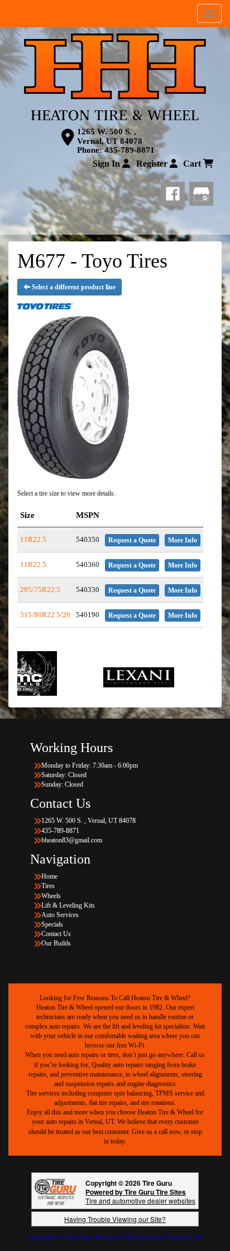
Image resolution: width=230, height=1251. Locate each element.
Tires (48, 886)
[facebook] (175, 191)
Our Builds (56, 943)
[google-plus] (201, 191)
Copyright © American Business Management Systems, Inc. (115, 1237)
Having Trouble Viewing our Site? (115, 1219)
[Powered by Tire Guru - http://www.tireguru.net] (55, 1191)
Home (49, 876)
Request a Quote (132, 540)
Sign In (107, 163)
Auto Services (60, 915)
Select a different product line (73, 287)
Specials (52, 924)
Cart (193, 163)
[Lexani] (107, 676)
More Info (182, 540)
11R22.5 (33, 539)
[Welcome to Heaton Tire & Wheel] (115, 76)
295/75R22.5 (40, 589)
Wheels (51, 896)
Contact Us (56, 934)
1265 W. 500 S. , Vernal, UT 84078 (109, 136)
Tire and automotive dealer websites (140, 1196)
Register (153, 163)
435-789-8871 (129, 150)
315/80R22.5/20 (45, 614)
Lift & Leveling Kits (68, 905)
